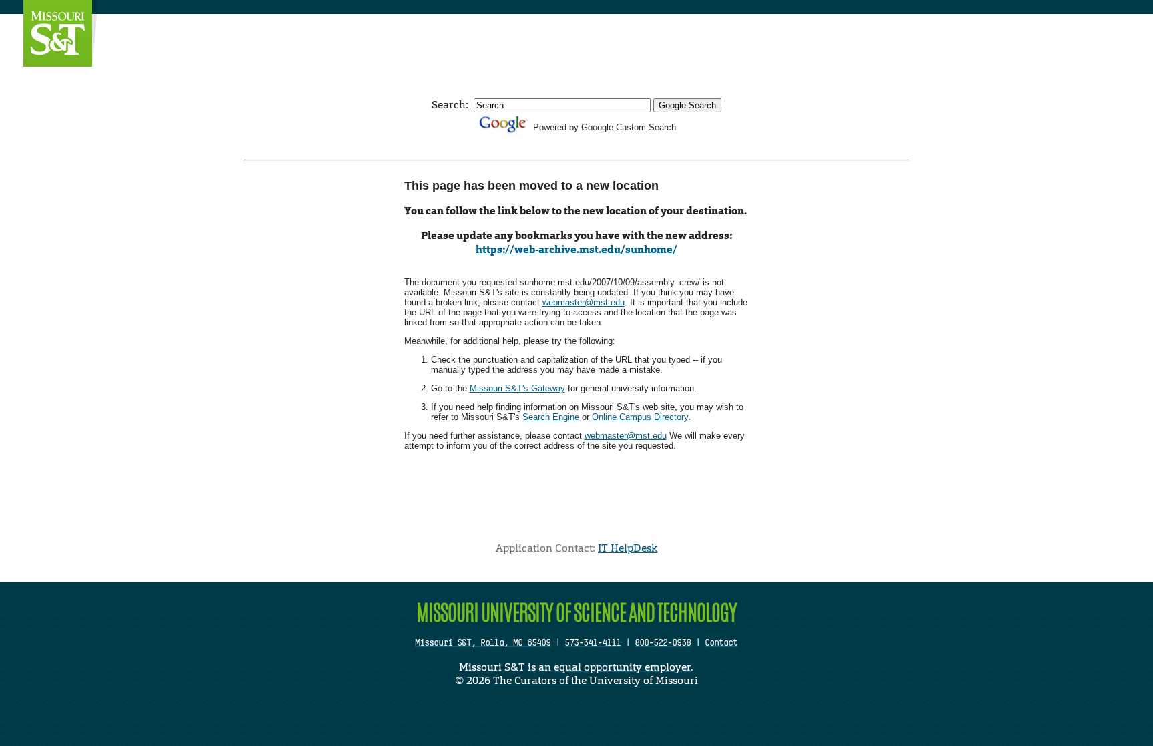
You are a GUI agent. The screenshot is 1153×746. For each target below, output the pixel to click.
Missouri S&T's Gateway (517, 388)
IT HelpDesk (627, 548)
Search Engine (550, 417)
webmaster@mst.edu (583, 302)
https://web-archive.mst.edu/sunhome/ (576, 249)
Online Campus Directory (640, 417)
